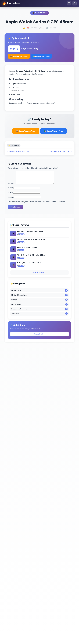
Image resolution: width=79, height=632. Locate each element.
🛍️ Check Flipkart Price (53, 131)
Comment (12, 183)
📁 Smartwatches (13, 145)
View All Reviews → (39, 272)
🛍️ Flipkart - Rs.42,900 (41, 56)
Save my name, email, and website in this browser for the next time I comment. (37, 202)
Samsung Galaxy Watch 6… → (61, 151)
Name (10, 188)
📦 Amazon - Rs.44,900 (19, 56)
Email (10, 192)
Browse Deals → (39, 334)
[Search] (74, 3)
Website (11, 197)
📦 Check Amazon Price (25, 131)
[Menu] (69, 3)
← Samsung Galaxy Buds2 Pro (18, 151)
